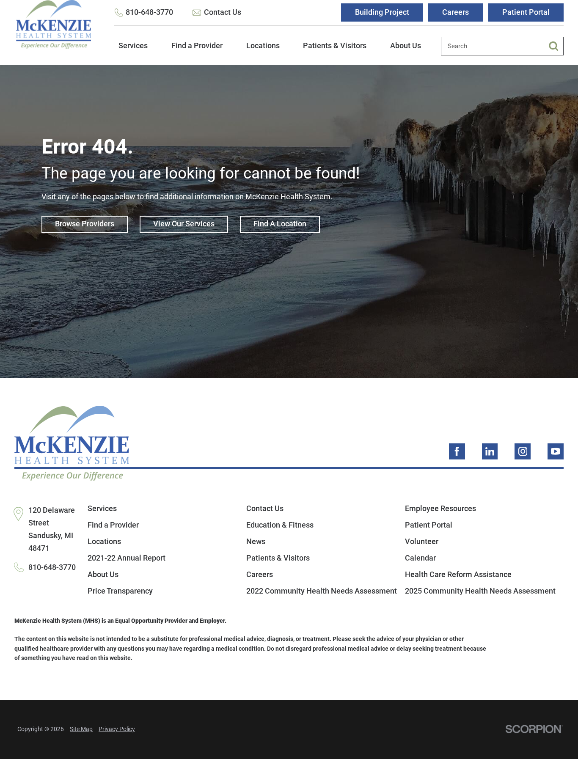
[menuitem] (133, 51)
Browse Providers (84, 224)
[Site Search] (556, 46)
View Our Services (184, 224)
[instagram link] (523, 451)
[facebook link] (457, 451)
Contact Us (222, 12)
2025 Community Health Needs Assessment (480, 591)
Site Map (81, 729)
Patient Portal (526, 12)
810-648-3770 (149, 12)
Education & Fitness (280, 525)
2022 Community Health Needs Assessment (321, 591)
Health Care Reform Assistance (458, 574)
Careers (455, 12)
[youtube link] (556, 451)
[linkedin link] (490, 451)
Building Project (382, 12)
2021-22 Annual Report (126, 558)
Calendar (420, 558)
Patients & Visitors (334, 45)
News (255, 541)
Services (133, 45)
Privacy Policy (117, 729)
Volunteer (421, 541)
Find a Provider (197, 45)
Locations (263, 45)
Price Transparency (120, 591)
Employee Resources (440, 508)
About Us (405, 45)
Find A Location (279, 224)
